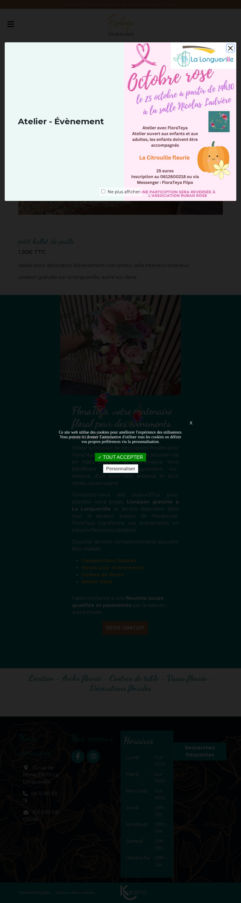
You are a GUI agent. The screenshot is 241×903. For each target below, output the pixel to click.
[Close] (230, 48)
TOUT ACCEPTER (122, 457)
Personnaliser (120, 468)
